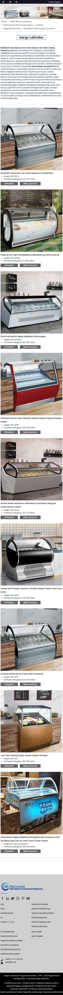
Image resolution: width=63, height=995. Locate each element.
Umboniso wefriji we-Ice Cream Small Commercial (22, 674)
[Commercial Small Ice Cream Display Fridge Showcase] (31, 639)
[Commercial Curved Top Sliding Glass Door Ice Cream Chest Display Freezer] (31, 803)
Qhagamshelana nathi (7, 913)
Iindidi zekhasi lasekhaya (21, 21)
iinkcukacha (30, 183)
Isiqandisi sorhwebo (12, 28)
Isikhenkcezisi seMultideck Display (41, 922)
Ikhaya (4, 21)
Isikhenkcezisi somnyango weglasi (18, 25)
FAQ (2, 918)
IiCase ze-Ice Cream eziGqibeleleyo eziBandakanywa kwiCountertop (30, 255)
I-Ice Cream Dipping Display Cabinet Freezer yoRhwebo (24, 755)
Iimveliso (39, 25)
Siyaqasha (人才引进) (8, 922)
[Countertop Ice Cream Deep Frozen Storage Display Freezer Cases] (31, 220)
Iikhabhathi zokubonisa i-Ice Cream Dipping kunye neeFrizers (27, 173)
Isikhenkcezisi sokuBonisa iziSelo (41, 909)
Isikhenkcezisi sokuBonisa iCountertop (43, 913)
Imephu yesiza (10, 975)
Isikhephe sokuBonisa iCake (39, 918)
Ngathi (2, 909)
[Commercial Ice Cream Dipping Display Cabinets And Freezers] (31, 139)
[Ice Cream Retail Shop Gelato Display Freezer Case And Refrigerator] (31, 554)
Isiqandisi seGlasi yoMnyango (40, 904)
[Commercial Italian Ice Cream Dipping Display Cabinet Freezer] (31, 721)
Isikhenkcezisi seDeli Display (39, 927)
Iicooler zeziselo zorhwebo (11, 992)
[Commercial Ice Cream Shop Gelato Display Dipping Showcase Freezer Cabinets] (31, 384)
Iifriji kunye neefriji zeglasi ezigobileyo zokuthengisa (23, 336)
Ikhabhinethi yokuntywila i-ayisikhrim (39, 28)
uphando (9, 183)
